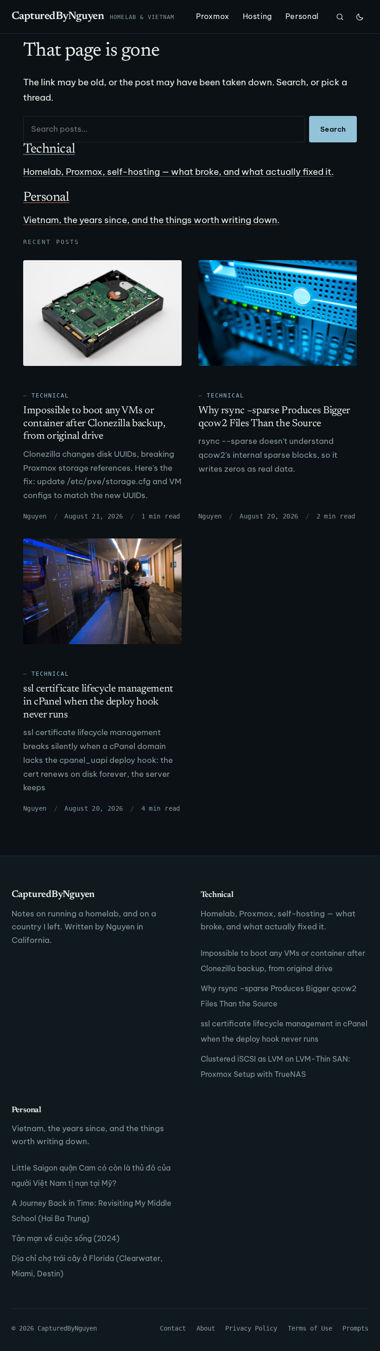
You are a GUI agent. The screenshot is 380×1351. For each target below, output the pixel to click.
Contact (173, 1328)
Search (333, 129)
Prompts (355, 1328)
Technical (50, 395)
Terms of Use (310, 1328)
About (205, 1328)
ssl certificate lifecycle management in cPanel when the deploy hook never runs (98, 702)
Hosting (257, 16)
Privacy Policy (251, 1328)
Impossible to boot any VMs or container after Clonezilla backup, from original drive (94, 424)
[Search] (340, 17)
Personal (302, 16)
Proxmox (212, 16)
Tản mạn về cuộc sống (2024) (66, 1238)
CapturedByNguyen (58, 16)
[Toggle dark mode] (359, 17)
